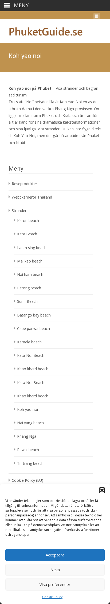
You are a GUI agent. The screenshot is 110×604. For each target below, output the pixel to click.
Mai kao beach (29, 261)
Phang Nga (26, 436)
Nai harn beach (30, 274)
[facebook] (96, 17)
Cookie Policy (52, 597)
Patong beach (29, 287)
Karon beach (28, 220)
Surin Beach (27, 301)
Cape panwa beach (33, 328)
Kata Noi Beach (30, 355)
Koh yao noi (27, 409)
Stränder (19, 210)
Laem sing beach (31, 247)
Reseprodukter (24, 183)
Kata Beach (27, 233)
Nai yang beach (30, 422)
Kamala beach (29, 341)
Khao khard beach (32, 368)
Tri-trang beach (30, 463)
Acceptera (55, 555)
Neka (55, 569)
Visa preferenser (55, 584)
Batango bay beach (34, 315)
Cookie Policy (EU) (27, 480)
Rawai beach (28, 449)
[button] (102, 490)
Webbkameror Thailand (32, 197)
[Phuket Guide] (41, 30)
